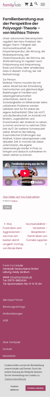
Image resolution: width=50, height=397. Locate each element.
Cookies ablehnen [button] (14, 388)
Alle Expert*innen (13, 300)
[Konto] (31, 3)
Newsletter (9, 356)
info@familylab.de (21, 277)
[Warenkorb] (26, 3)
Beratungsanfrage (14, 306)
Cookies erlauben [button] (35, 388)
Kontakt (7, 349)
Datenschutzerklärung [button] (15, 379)
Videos (14, 200)
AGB (5, 320)
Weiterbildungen (13, 313)
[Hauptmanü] (43, 4)
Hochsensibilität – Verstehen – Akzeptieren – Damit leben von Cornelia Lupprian (36, 232)
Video (7, 207)
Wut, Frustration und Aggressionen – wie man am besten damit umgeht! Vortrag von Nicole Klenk (13, 236)
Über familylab (11, 342)
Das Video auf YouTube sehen (21, 197)
